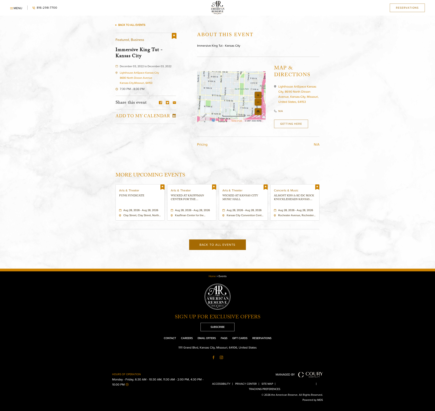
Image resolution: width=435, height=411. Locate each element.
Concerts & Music (286, 190)
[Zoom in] (258, 95)
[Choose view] (258, 111)
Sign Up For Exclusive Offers (217, 317)
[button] (16, 7)
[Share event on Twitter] (167, 102)
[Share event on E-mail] (174, 102)
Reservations (261, 338)
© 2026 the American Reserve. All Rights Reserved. (292, 395)
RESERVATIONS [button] (407, 8)
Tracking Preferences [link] (264, 389)
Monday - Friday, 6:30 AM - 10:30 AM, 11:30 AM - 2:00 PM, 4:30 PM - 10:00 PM (157, 382)
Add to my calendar (143, 117)
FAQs (224, 338)
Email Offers (207, 338)
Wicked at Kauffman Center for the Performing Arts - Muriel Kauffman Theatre (191, 198)
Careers (187, 338)
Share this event (131, 103)
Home (212, 276)
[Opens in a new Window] (213, 357)
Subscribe (213, 326)
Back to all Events (131, 25)
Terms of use (236, 121)
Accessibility (221, 384)
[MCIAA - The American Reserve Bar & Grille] (217, 8)
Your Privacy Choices (298, 384)
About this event (225, 34)
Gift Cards (239, 338)
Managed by (285, 374)
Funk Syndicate (131, 196)
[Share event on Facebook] (160, 102)
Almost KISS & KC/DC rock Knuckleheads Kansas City (294, 198)
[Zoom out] (258, 102)
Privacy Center (246, 384)
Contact (170, 338)
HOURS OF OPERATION (126, 374)
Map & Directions (292, 72)
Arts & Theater (129, 190)
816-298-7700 (42, 7)
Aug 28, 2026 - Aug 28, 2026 (140, 210)
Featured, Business (130, 39)
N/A (280, 111)
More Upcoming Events (150, 175)
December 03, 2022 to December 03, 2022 (145, 66)
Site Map (267, 384)
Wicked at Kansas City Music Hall (240, 198)
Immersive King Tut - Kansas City (139, 53)
